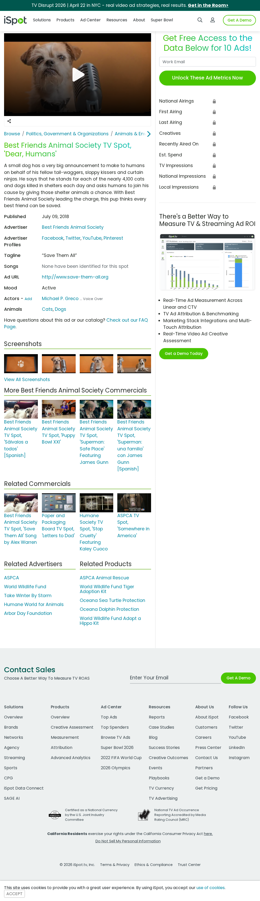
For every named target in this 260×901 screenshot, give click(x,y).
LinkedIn (237, 747)
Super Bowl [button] (162, 20)
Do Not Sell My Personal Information (128, 841)
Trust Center (189, 864)
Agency (11, 747)
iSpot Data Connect (24, 788)
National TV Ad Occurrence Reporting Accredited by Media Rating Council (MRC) (180, 815)
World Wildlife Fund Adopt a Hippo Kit (110, 620)
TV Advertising (163, 798)
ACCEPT (14, 894)
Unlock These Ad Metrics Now (207, 77)
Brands (11, 727)
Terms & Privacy (114, 864)
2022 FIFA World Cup (121, 758)
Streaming (14, 758)
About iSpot (207, 717)
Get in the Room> (208, 5)
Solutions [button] (42, 20)
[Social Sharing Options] (9, 121)
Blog (153, 737)
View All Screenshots (27, 379)
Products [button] (65, 20)
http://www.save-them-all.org (75, 277)
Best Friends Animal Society (73, 227)
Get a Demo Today (184, 353)
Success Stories (164, 747)
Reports (157, 717)
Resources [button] (116, 20)
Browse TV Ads (115, 737)
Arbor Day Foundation (28, 613)
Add (28, 298)
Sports (10, 768)
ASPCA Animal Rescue (104, 578)
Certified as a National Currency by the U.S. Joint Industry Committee (91, 815)
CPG (8, 778)
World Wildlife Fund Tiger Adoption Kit (107, 589)
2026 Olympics (115, 768)
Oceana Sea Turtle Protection (112, 600)
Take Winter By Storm (28, 596)
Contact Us (206, 758)
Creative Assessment (72, 727)
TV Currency (161, 788)
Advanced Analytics (70, 758)
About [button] (139, 20)
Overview (13, 717)
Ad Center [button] (90, 20)
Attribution (61, 747)
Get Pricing (206, 788)
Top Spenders (115, 727)
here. (208, 833)
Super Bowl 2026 (117, 747)
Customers (206, 727)
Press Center (208, 747)
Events (155, 768)
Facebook (52, 238)
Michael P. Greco (60, 299)
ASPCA (11, 578)
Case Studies (161, 727)
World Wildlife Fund (25, 587)
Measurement (65, 737)
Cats (47, 309)
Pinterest (113, 238)
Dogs (60, 309)
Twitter (73, 238)
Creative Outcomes (168, 758)
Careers (203, 737)
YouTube (92, 238)
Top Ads (109, 717)
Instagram (239, 758)
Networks (13, 737)
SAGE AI (12, 798)
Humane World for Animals (34, 604)
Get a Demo (207, 778)
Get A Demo (239, 20)
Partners (204, 768)
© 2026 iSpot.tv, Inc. (77, 864)
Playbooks (159, 778)
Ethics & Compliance (154, 864)
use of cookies (211, 888)
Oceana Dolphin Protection (109, 609)
